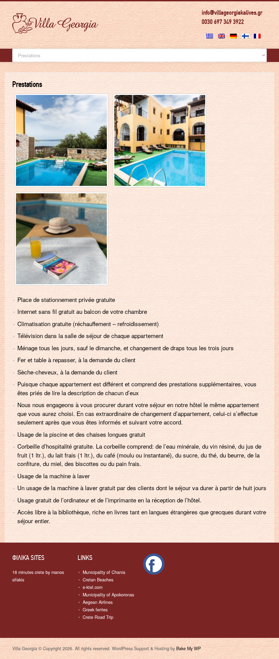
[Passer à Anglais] (222, 34)
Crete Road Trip (98, 617)
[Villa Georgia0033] (61, 239)
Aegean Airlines (98, 602)
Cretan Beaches (98, 580)
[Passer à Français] (258, 34)
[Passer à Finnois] (246, 34)
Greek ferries (95, 610)
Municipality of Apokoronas (108, 595)
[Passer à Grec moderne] (210, 34)
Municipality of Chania (104, 572)
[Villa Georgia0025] (61, 140)
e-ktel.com (92, 587)
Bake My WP (188, 648)
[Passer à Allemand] (234, 34)
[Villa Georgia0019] (160, 140)
